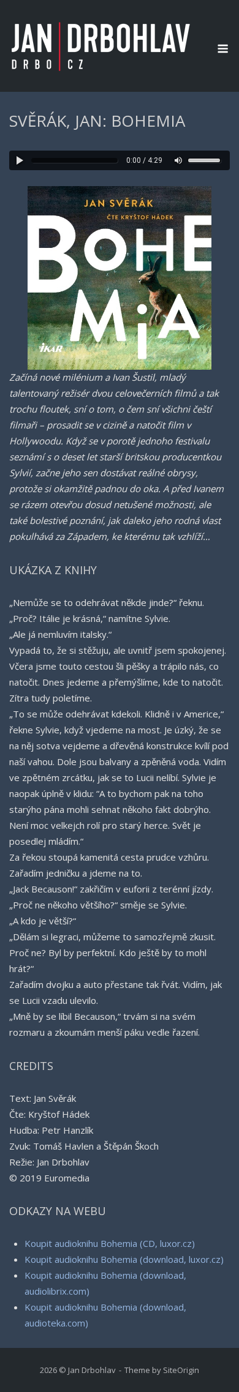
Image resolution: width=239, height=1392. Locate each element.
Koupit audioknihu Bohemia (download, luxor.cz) (124, 1259)
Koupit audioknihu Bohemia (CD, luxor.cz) (110, 1243)
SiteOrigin (181, 1369)
